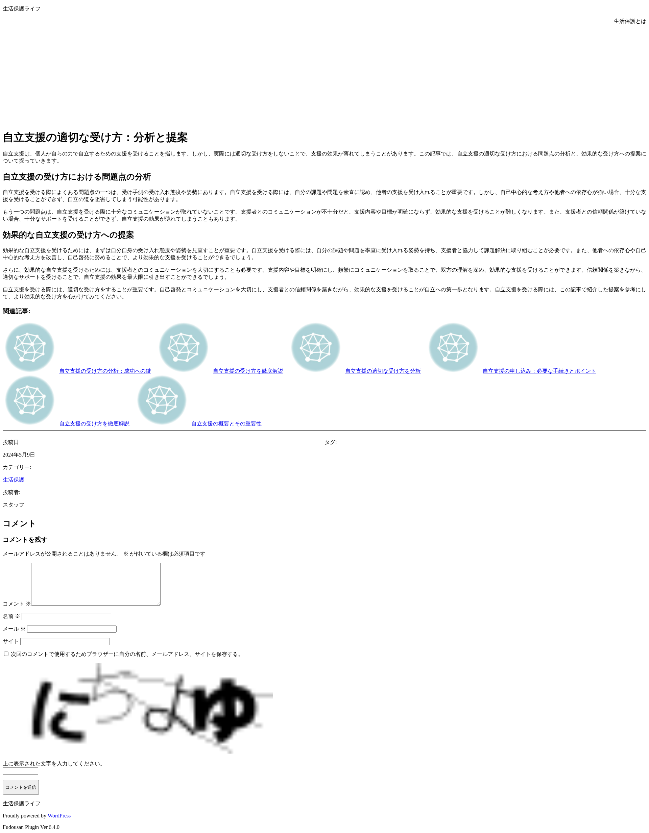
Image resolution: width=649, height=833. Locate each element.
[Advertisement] (324, 75)
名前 (11, 616)
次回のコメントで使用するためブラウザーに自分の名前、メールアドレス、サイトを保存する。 (127, 654)
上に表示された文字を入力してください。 (54, 763)
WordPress (59, 815)
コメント (17, 604)
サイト (11, 641)
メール (14, 629)
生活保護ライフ (22, 8)
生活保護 (13, 480)
